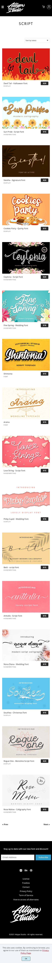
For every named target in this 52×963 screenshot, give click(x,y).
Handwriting (10, 134)
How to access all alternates (26, 899)
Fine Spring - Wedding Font (16, 325)
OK (26, 959)
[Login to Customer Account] (49, 7)
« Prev (5, 824)
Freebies (26, 883)
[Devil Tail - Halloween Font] (26, 64)
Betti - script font (11, 567)
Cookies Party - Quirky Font (16, 228)
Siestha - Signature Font (14, 180)
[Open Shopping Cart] (43, 7)
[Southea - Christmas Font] (26, 693)
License (26, 878)
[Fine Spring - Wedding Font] (26, 306)
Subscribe (43, 857)
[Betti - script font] (26, 548)
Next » (47, 824)
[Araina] (26, 403)
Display (7, 86)
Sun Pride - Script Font (14, 132)
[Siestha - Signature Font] (26, 161)
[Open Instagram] (20, 871)
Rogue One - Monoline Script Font (19, 761)
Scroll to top (50, 862)
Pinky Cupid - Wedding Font (16, 519)
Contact (26, 887)
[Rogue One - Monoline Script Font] (26, 742)
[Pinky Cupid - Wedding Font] (26, 500)
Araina (7, 422)
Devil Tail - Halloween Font (15, 83)
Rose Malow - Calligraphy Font (17, 809)
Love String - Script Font (14, 470)
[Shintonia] (26, 354)
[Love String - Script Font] (26, 451)
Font (6, 377)
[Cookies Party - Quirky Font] (26, 209)
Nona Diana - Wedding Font (16, 664)
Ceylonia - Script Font (13, 277)
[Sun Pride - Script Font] (26, 112)
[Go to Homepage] (16, 12)
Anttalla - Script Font (13, 616)
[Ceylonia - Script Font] (26, 258)
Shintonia (8, 374)
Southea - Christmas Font (15, 713)
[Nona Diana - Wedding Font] (26, 645)
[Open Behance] (26, 871)
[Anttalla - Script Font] (26, 597)
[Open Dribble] (31, 871)
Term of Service (26, 895)
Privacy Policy (26, 891)
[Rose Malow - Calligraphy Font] (26, 790)
